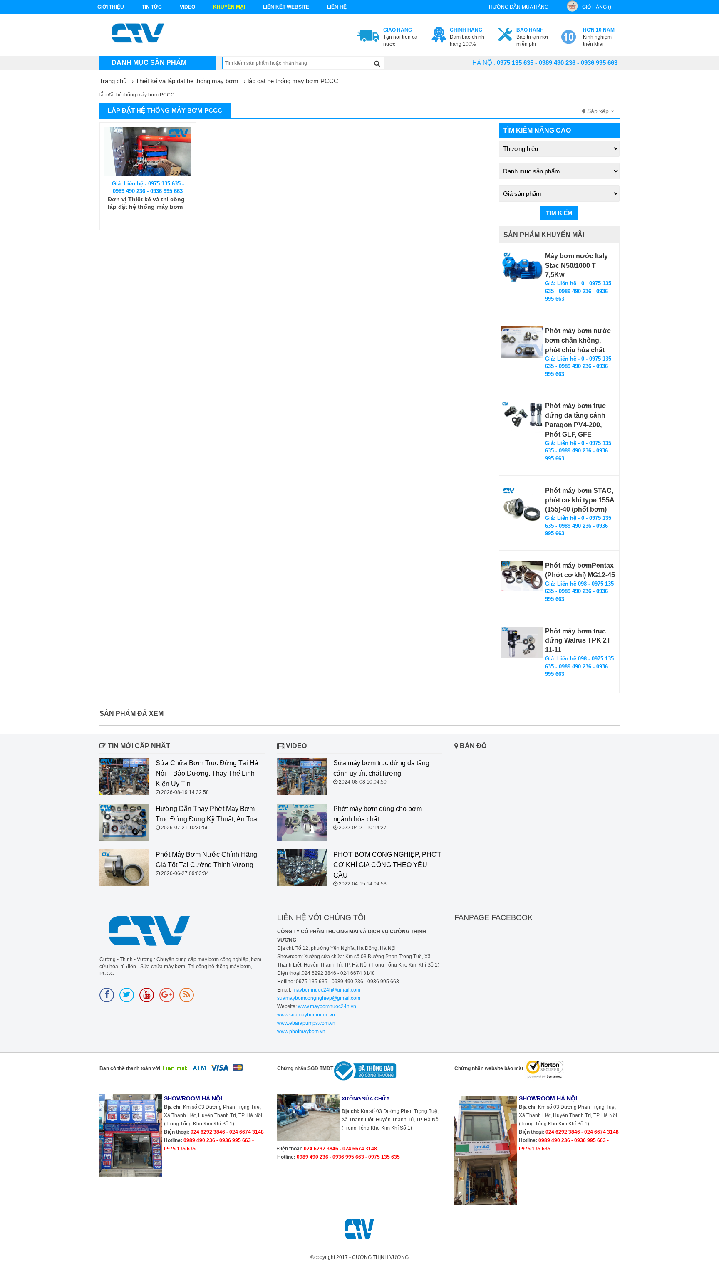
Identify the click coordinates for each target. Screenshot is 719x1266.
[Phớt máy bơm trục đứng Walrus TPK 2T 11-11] (522, 642)
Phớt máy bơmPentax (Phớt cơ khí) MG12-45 (580, 570)
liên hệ (337, 7)
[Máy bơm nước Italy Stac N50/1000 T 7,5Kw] (522, 267)
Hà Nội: (484, 62)
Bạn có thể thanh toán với (129, 1068)
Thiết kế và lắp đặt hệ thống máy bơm (187, 80)
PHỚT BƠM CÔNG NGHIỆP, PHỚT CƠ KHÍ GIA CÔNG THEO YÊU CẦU (387, 865)
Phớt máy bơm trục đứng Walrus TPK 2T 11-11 (578, 641)
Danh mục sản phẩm (149, 62)
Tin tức (152, 7)
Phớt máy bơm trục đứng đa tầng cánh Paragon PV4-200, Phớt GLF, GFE (575, 420)
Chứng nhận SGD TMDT (305, 1068)
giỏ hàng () (596, 7)
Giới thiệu (110, 7)
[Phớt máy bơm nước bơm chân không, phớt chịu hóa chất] (522, 342)
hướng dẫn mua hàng (518, 7)
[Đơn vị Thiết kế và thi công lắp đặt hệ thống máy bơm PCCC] (147, 151)
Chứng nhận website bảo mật (488, 1068)
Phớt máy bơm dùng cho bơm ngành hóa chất (377, 814)
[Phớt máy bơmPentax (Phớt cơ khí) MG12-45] (522, 576)
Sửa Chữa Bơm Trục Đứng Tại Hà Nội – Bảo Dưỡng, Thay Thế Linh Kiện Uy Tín (207, 773)
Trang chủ (112, 80)
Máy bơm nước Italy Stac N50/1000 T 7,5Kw (576, 265)
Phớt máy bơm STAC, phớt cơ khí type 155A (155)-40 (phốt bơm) (579, 500)
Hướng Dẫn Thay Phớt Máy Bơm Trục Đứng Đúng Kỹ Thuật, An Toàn (208, 814)
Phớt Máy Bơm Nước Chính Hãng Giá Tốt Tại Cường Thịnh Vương (206, 859)
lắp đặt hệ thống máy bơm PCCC (293, 80)
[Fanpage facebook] (106, 995)
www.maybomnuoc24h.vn (326, 1006)
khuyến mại (229, 7)
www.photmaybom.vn (301, 1031)
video (187, 7)
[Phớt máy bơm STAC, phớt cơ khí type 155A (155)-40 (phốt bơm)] (522, 507)
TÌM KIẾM (559, 213)
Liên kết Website (286, 7)
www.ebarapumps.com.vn (306, 1023)
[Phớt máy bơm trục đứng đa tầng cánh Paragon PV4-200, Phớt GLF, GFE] (522, 417)
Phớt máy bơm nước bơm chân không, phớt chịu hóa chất (578, 340)
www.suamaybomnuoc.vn (306, 1015)
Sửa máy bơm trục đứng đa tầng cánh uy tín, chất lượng (381, 768)
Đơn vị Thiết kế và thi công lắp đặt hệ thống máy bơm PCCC (146, 203)
